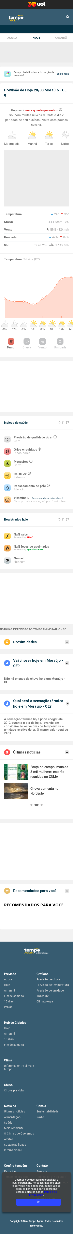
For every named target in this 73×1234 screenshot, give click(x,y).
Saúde (8, 1122)
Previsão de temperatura (52, 984)
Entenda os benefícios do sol (47, 498)
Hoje (36, 37)
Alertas (8, 1139)
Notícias (10, 1106)
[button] (31, 805)
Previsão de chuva (48, 979)
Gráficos (42, 974)
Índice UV (42, 996)
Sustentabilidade (15, 1144)
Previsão (10, 974)
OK (38, 1201)
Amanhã (61, 37)
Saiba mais (63, 73)
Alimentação (12, 1117)
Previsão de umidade (50, 990)
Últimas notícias (14, 1111)
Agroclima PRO (35, 549)
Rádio (40, 1117)
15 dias (9, 1001)
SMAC (30, 537)
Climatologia (44, 1001)
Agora (12, 37)
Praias (8, 1007)
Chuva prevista (14, 1090)
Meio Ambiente (14, 1128)
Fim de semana (14, 996)
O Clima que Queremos (19, 1133)
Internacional (12, 1150)
